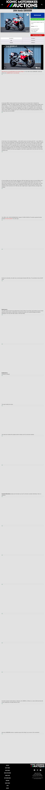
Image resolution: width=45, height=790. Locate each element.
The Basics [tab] (33, 38)
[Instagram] (37, 770)
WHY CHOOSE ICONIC (7, 778)
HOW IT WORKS (7, 767)
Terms (34, 778)
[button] (42, 4)
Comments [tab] (33, 40)
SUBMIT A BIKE (7, 775)
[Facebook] (34, 770)
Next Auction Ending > (37, 35)
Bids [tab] (11, 40)
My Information (39, 778)
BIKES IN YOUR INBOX (7, 773)
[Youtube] (40, 770)
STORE (8, 785)
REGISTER (7, 765)
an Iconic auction (8, 218)
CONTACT (7, 788)
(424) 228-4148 (37, 773)
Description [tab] (11, 38)
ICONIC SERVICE (7, 770)
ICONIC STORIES (7, 783)
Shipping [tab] (11, 42)
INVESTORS (7, 780)
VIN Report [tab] (33, 42)
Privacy (36, 778)
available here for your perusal (12, 72)
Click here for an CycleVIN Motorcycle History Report (13, 71)
